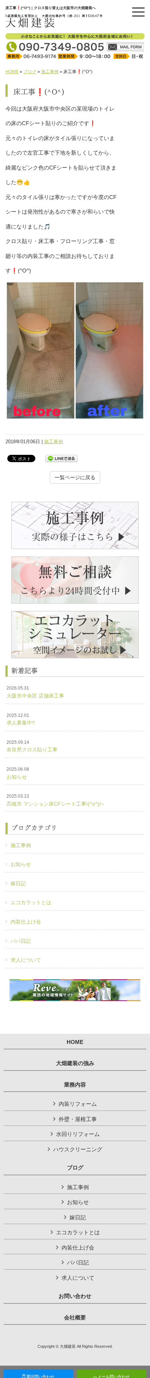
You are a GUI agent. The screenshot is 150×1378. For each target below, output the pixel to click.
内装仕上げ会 (26, 922)
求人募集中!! (21, 719)
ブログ (29, 71)
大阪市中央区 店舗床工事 (35, 692)
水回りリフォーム (78, 1134)
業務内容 (75, 1085)
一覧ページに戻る (75, 477)
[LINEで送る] (62, 458)
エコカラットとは (31, 902)
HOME (12, 71)
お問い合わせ (75, 1296)
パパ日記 (21, 941)
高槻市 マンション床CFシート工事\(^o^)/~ (55, 800)
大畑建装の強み (75, 1063)
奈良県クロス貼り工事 (32, 746)
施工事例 (50, 71)
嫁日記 (18, 883)
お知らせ (18, 773)
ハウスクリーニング (77, 1149)
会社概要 (75, 1318)
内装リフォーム (78, 1104)
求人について (26, 960)
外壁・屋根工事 (78, 1119)
